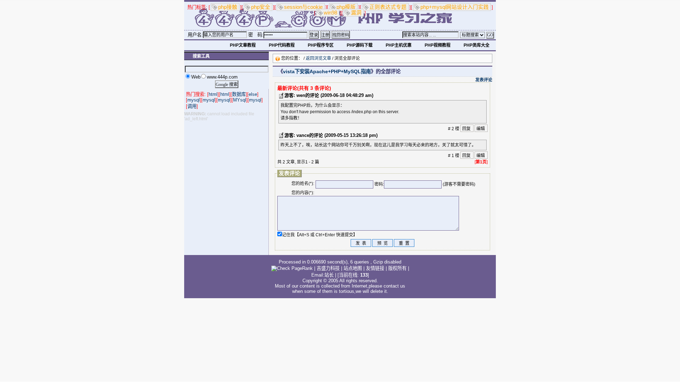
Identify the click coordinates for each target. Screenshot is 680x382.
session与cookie (303, 7)
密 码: (256, 34)
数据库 (239, 94)
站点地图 (353, 268)
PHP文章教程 (243, 45)
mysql (193, 100)
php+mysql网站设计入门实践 (454, 7)
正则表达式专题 (388, 7)
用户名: (195, 34)
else (253, 94)
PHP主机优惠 (399, 45)
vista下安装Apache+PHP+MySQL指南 (327, 71)
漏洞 (356, 13)
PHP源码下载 (360, 45)
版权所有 (397, 268)
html (213, 94)
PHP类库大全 (476, 45)
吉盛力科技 (328, 268)
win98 (330, 13)
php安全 (260, 7)
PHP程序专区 (321, 45)
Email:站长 (322, 275)
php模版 (346, 7)
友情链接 (375, 268)
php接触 (227, 7)
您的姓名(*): (302, 183)
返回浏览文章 (318, 58)
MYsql (239, 100)
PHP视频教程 (437, 45)
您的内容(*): (302, 192)
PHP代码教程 (282, 45)
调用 (192, 106)
